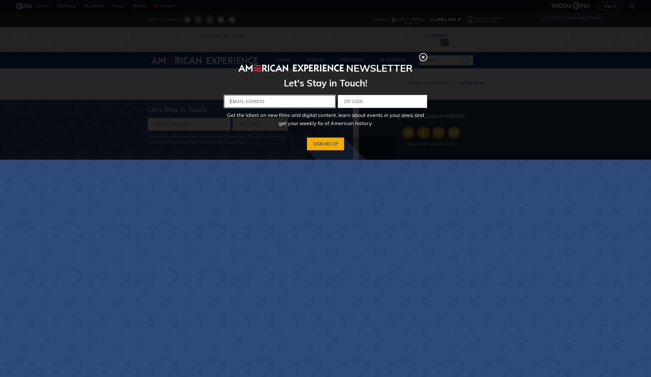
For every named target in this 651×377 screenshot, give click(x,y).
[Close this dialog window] (423, 57)
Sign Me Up (325, 143)
